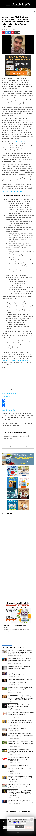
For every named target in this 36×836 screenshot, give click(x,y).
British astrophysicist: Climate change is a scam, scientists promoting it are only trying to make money (21, 743)
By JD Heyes (16, 676)
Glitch (23, 415)
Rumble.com (6, 396)
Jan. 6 (31, 415)
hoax (27, 415)
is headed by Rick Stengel (20, 142)
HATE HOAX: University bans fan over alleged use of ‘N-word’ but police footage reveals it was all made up (20, 778)
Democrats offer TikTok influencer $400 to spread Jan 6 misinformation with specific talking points (19, 706)
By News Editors (17, 663)
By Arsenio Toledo (18, 655)
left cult (4, 417)
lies (9, 417)
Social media (27, 417)
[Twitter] (18, 403)
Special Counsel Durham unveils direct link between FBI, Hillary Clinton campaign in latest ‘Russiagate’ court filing (20, 735)
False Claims (11, 415)
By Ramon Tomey (18, 787)
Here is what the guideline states (12, 191)
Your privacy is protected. (9, 446)
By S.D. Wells (17, 797)
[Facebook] (18, 400)
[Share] (18, 405)
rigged (21, 417)
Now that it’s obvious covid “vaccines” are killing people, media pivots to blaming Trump (20, 801)
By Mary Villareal (18, 692)
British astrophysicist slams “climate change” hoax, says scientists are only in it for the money (20, 689)
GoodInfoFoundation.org (9, 393)
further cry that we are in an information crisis (16, 360)
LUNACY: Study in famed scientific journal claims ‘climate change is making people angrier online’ (21, 714)
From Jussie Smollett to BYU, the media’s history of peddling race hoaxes (19, 667)
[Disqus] (18, 536)
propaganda (14, 417)
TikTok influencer (7, 419)
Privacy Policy (17, 823)
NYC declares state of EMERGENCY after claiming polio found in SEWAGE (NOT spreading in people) (19, 759)
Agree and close (20, 826)
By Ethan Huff (17, 754)
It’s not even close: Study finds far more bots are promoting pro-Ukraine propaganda (20, 785)
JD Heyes (12, 29)
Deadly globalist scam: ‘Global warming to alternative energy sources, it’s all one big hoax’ (19, 660)
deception (22, 413)
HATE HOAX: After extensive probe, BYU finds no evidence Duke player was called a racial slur (20, 722)
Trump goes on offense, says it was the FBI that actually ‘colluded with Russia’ (21, 673)
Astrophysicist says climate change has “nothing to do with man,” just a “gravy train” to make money (20, 751)
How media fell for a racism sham (17, 728)
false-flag (18, 415)
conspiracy (15, 413)
